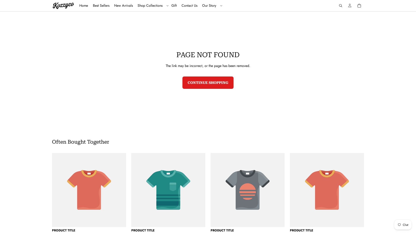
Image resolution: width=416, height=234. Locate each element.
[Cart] (359, 5)
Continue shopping (208, 83)
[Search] (340, 5)
